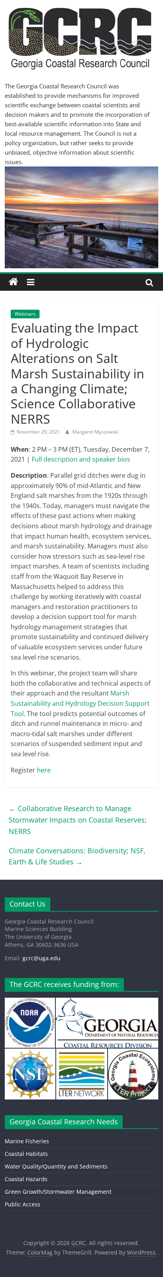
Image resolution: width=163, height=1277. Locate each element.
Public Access (22, 1204)
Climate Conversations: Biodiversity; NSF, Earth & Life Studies (77, 856)
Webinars (25, 313)
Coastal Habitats (26, 1153)
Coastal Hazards (26, 1179)
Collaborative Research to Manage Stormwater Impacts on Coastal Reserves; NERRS (78, 820)
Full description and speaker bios (81, 459)
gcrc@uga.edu (42, 958)
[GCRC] (13, 282)
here (44, 770)
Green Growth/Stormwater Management (58, 1191)
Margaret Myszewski (95, 431)
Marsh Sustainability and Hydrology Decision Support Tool (80, 703)
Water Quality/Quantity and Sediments (56, 1166)
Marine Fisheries (27, 1141)
